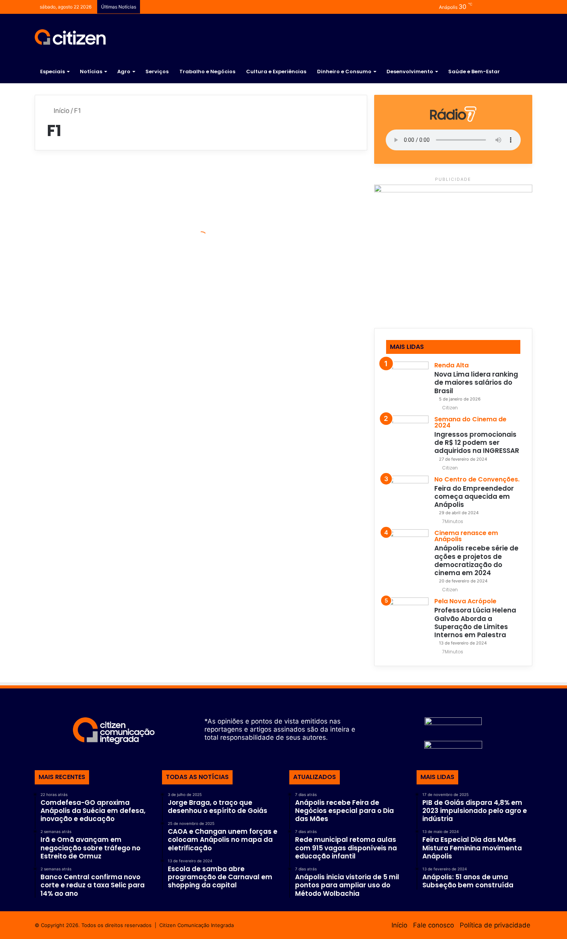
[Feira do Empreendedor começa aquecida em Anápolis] (407, 497)
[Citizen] (70, 37)
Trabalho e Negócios (207, 71)
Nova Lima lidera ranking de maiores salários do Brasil (476, 382)
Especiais (52, 71)
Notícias (91, 71)
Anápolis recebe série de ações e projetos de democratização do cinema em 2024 (476, 560)
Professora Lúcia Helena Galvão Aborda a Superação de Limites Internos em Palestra (475, 622)
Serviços (157, 71)
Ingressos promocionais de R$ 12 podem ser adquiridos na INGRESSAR (476, 443)
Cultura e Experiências (276, 71)
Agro (123, 71)
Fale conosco (433, 925)
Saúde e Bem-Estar (474, 71)
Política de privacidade (495, 925)
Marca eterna (78, 256)
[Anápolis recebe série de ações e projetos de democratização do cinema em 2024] (407, 550)
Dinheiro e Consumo (344, 71)
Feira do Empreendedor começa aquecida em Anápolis (474, 497)
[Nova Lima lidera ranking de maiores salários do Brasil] (407, 383)
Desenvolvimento (409, 71)
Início (60, 110)
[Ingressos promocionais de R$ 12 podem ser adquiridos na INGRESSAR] (407, 437)
